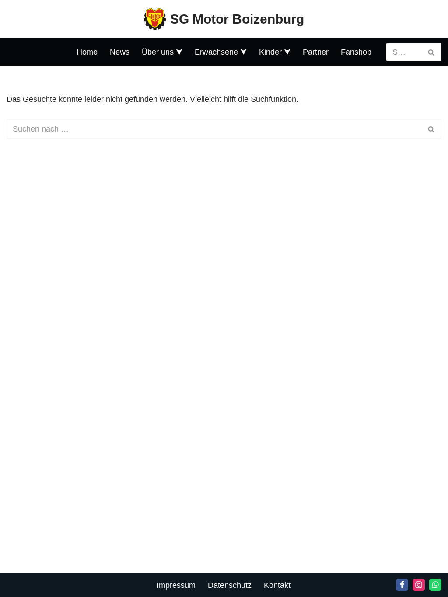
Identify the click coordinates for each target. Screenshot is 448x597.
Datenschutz (230, 585)
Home (87, 52)
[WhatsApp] (435, 585)
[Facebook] (402, 585)
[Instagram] (419, 585)
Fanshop (356, 52)
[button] (179, 52)
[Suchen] (431, 52)
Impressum (176, 585)
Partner (316, 52)
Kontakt (277, 585)
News (120, 52)
